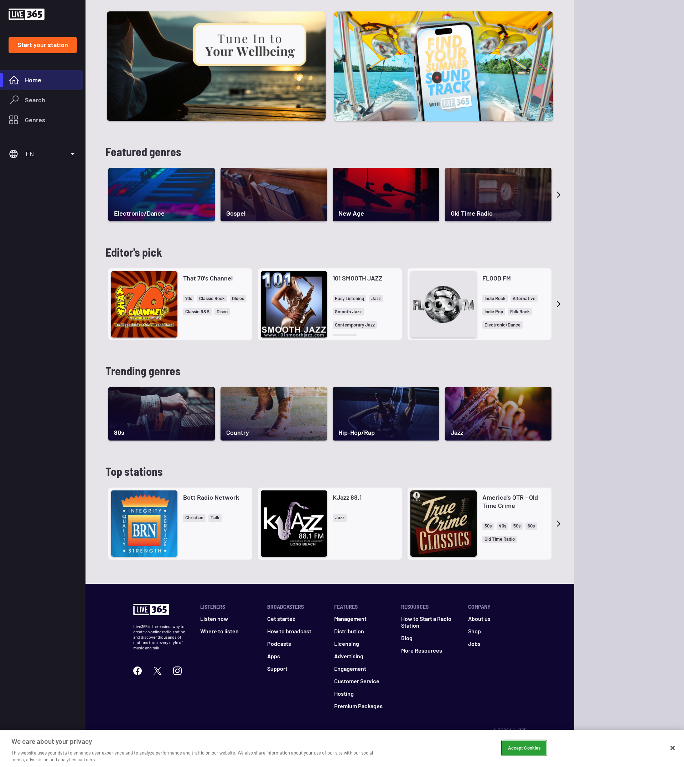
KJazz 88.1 (347, 497)
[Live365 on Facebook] (137, 670)
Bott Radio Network (211, 497)
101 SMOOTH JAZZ (357, 278)
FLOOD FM (496, 278)
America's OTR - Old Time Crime (510, 501)
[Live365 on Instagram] (177, 670)
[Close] (672, 748)
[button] (188, 298)
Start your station (42, 44)
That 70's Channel (208, 278)
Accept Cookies (524, 748)
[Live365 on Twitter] (157, 670)
